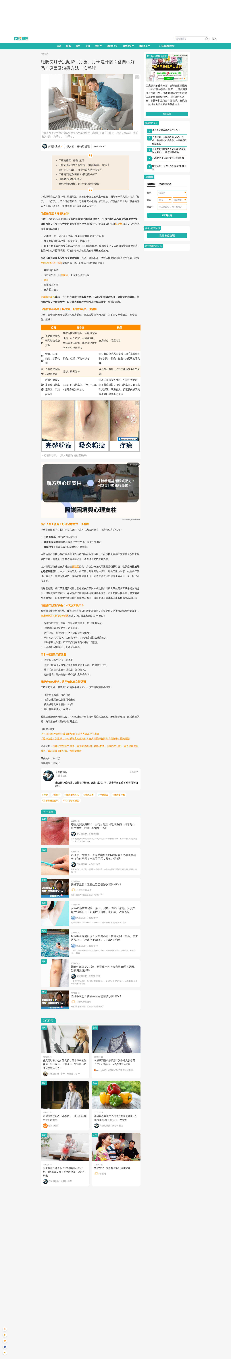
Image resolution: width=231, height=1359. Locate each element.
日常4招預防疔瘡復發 (70, 179)
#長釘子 (56, 795)
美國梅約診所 (48, 297)
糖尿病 (64, 275)
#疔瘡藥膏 (103, 795)
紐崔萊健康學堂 (166, 46)
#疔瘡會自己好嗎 (50, 801)
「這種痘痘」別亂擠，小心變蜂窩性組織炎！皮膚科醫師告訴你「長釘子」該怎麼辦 (85, 738)
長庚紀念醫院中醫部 (51, 263)
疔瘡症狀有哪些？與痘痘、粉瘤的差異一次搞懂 (84, 165)
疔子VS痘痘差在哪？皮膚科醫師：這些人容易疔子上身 (70, 733)
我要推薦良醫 (167, 235)
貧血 (46, 280)
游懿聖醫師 (76, 751)
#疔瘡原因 (89, 795)
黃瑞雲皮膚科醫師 (57, 751)
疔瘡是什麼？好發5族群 (71, 160)
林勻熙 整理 (83, 146)
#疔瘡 (45, 795)
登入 (214, 39)
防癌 (59, 46)
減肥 (68, 46)
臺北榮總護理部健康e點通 (54, 615)
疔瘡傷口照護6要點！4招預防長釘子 (78, 174)
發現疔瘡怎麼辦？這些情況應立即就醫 (79, 183)
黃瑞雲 (75, 566)
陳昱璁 (118, 224)
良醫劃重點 (54, 146)
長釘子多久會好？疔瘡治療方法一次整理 (80, 169)
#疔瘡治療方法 (72, 795)
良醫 (42, 54)
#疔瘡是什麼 (119, 795)
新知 (88, 46)
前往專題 (167, 114)
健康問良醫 (112, 46)
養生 (78, 46)
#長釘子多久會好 (71, 801)
